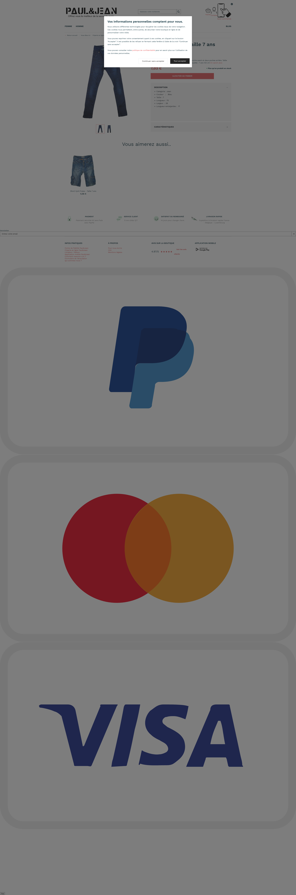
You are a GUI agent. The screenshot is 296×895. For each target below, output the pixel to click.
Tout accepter (180, 61)
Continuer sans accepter (153, 61)
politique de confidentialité (143, 50)
